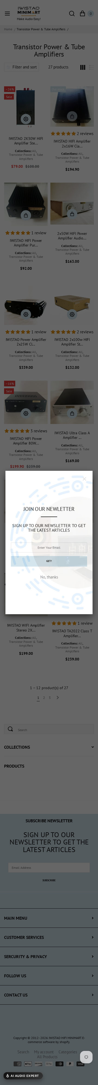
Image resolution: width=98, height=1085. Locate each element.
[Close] (84, 479)
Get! (49, 561)
